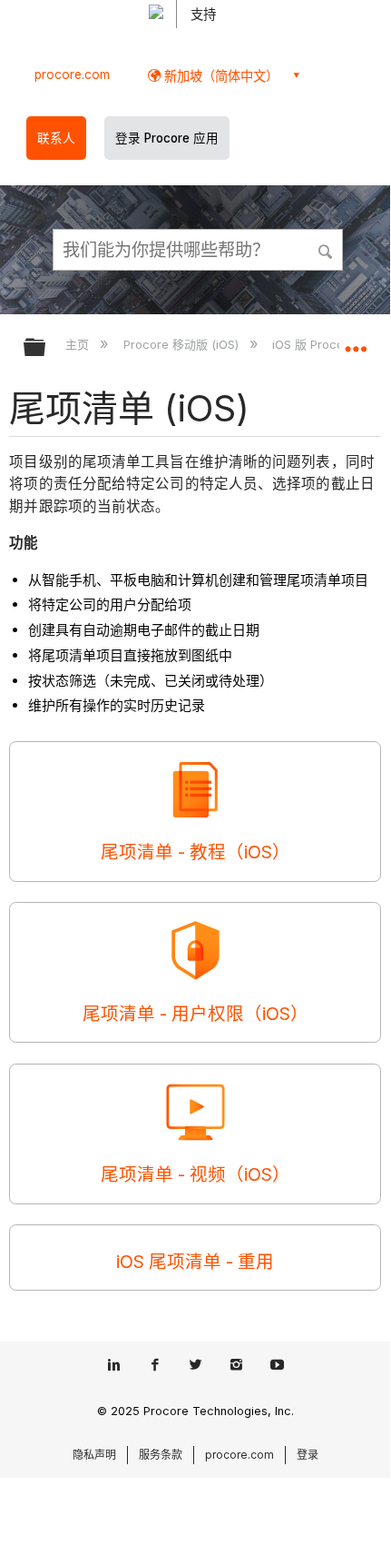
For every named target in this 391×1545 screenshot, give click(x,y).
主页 (79, 344)
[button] (326, 249)
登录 (307, 1454)
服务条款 (160, 1454)
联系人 (56, 138)
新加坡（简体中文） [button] (220, 76)
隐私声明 (94, 1454)
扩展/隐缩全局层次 (46, 348)
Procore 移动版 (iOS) (182, 344)
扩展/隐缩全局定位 (356, 341)
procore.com (72, 74)
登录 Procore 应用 (167, 138)
